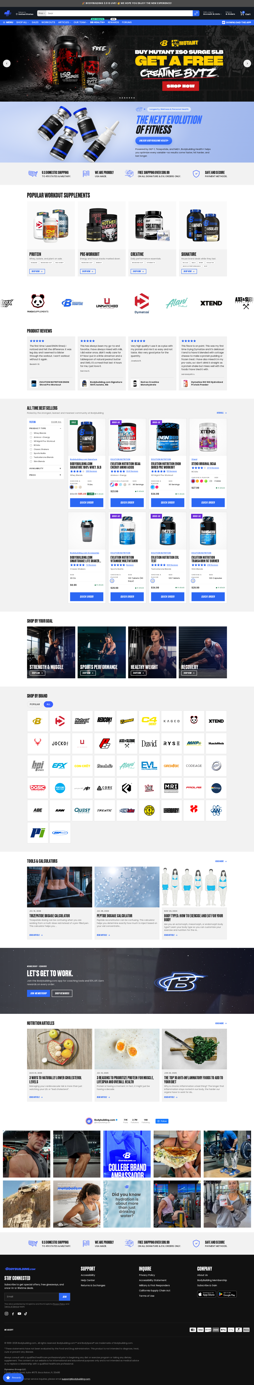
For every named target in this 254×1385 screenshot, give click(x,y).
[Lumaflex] (194, 810)
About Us (202, 1275)
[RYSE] (171, 743)
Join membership (38, 993)
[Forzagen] (127, 788)
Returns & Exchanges (93, 1285)
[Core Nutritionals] (104, 788)
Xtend (194, 459)
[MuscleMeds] (216, 743)
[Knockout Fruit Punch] (201, 481)
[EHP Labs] (127, 810)
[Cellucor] (149, 721)
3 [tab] (125, 97)
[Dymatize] (60, 721)
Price (32, 475)
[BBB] (127, 63)
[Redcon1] (104, 721)
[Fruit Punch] (116, 484)
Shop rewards (62, 993)
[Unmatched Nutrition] (82, 743)
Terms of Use (146, 1296)
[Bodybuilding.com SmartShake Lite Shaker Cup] (87, 531)
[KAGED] (171, 721)
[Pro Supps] (104, 743)
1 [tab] (120, 97)
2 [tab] (123, 97)
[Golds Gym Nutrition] (149, 810)
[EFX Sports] (60, 765)
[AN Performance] (216, 810)
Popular (35, 704)
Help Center (88, 1280)
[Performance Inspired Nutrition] (38, 833)
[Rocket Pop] (112, 484)
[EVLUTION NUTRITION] (149, 765)
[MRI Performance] (171, 788)
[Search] (196, 13)
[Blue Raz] (152, 487)
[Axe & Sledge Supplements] (127, 743)
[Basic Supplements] (38, 788)
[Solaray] (216, 788)
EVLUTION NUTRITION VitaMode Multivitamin (124, 559)
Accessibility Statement (153, 1280)
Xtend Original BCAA (204, 463)
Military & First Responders (154, 1285)
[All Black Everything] (38, 810)
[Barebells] (104, 765)
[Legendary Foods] (171, 810)
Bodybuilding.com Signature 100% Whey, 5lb (85, 465)
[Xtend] (216, 721)
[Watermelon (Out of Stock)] (124, 484)
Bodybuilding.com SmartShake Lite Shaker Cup (84, 561)
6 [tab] (132, 97)
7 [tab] (135, 97)
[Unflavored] (112, 580)
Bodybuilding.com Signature (83, 459)
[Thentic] (104, 810)
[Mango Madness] (197, 481)
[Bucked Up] (38, 743)
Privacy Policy (59, 1304)
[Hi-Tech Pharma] (216, 765)
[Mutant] (127, 721)
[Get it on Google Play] (227, 1294)
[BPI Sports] (38, 765)
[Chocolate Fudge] (71, 487)
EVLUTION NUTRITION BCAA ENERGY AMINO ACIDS (125, 465)
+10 (210, 481)
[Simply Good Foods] (82, 810)
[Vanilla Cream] (75, 487)
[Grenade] (171, 765)
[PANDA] (194, 721)
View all (220, 413)
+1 (129, 484)
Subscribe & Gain (207, 1285)
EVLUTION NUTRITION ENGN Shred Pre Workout (166, 465)
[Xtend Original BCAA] (208, 437)
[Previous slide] (7, 63)
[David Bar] (149, 743)
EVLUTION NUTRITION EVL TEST (165, 559)
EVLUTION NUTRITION (120, 459)
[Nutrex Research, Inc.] (82, 721)
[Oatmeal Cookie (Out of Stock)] (80, 487)
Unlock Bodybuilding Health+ (153, 140)
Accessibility (88, 1275)
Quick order (86, 502)
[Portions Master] (60, 788)
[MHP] (194, 743)
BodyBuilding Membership (212, 1280)
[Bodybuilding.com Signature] (38, 721)
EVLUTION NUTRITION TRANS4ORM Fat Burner (205, 559)
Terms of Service (11, 1306)
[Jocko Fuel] (60, 743)
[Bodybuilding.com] (7, 13)
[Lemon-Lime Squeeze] (205, 481)
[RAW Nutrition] (60, 810)
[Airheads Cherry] (193, 481)
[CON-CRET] (82, 765)
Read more (219, 861)
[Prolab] (194, 788)
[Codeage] (194, 765)
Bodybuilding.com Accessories (84, 553)
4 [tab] (128, 97)
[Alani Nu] (127, 765)
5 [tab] (130, 97)
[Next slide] (247, 63)
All (48, 704)
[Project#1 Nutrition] (82, 788)
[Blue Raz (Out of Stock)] (120, 484)
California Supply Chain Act (154, 1290)
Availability (36, 468)
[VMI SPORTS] (149, 788)
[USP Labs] (60, 833)
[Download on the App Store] (206, 1294)
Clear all (56, 422)
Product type (37, 428)
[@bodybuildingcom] (89, 1121)
